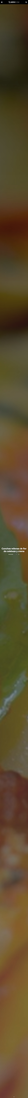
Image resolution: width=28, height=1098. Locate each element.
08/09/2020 (10, 554)
